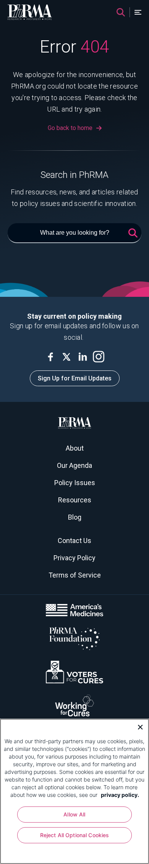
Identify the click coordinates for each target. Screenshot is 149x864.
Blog (74, 517)
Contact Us (74, 541)
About (75, 448)
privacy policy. (120, 795)
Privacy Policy (74, 558)
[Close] (137, 726)
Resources (74, 500)
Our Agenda (74, 465)
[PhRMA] (30, 12)
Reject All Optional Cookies (74, 835)
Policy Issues (74, 483)
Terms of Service (75, 575)
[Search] (121, 12)
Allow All (74, 814)
